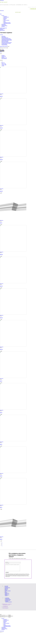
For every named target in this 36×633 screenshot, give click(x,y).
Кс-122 (1, 317)
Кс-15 (1, 444)
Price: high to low (4, 58)
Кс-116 (1, 127)
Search (9, 615)
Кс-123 (1, 349)
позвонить (1, 29)
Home (1, 46)
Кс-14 (1, 412)
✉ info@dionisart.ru (5, 607)
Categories (1, 34)
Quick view (1, 93)
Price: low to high (4, 57)
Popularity (3, 55)
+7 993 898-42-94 (33, 8)
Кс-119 (1, 191)
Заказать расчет (2, 28)
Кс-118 (1, 159)
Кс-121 (1, 286)
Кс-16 (1, 475)
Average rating (4, 56)
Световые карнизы (4, 46)
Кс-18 (1, 539)
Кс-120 (1, 254)
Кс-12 (1, 222)
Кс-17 (1, 507)
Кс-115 (1, 96)
